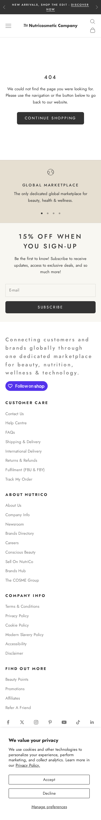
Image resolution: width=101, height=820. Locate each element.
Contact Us (14, 414)
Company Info (17, 515)
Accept (49, 780)
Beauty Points (16, 679)
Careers (12, 543)
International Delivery (23, 451)
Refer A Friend (18, 708)
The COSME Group (22, 580)
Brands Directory (19, 533)
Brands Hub (15, 571)
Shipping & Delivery (23, 442)
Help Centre (16, 423)
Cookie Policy (17, 625)
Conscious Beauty (20, 552)
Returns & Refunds (21, 460)
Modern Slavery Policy (24, 635)
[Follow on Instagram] (36, 722)
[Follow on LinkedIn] (92, 722)
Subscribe (50, 307)
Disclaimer (14, 653)
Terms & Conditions (22, 606)
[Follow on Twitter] (22, 722)
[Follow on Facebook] (8, 722)
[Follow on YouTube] (64, 722)
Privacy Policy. (28, 765)
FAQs (10, 432)
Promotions (15, 689)
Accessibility (16, 644)
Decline (49, 793)
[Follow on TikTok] (78, 722)
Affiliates (12, 698)
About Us (13, 505)
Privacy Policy (17, 616)
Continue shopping (50, 118)
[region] (50, 186)
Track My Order (18, 479)
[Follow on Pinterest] (50, 722)
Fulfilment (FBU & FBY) (25, 470)
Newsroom (14, 524)
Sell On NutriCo (19, 562)
